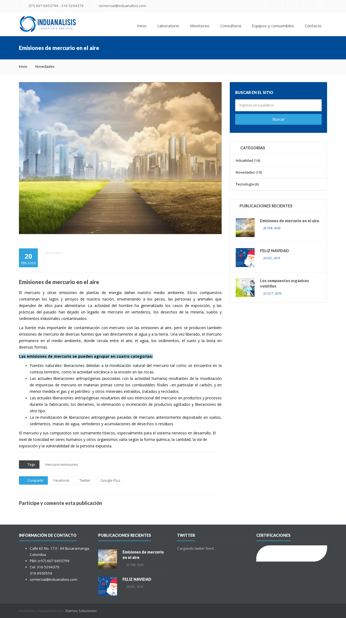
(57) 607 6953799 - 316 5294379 (56, 5)
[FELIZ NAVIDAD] (245, 257)
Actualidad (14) (248, 160)
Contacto (313, 25)
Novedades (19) (249, 172)
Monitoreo (199, 25)
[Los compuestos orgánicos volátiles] (245, 287)
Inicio (142, 25)
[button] (216, 87)
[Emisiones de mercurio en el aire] (245, 227)
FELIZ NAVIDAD (274, 250)
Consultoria (230, 25)
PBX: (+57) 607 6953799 (49, 560)
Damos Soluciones (81, 610)
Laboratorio (168, 25)
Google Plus (110, 480)
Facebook (61, 480)
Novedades (45, 66)
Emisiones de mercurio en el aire (289, 220)
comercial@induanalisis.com (122, 5)
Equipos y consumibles (273, 25)
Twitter (85, 480)
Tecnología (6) (247, 184)
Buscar (278, 119)
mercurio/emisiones (61, 464)
